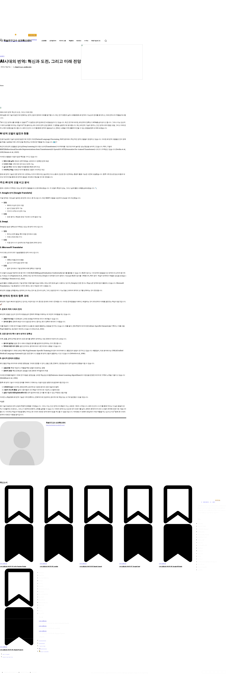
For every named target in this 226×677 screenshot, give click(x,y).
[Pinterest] (3, 98)
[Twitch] (216, 672)
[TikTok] (212, 672)
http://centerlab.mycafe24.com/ (55, 425)
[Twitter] (3, 94)
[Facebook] (3, 90)
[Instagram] (207, 672)
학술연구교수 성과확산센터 (23, 67)
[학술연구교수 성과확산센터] (22, 443)
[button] (105, 40)
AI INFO (2, 56)
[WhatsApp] (3, 102)
